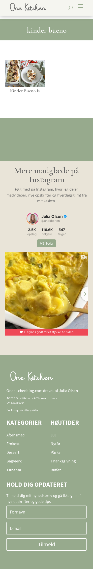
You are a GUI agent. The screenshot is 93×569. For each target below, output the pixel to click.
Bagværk (14, 460)
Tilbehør (13, 469)
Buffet (56, 469)
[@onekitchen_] (32, 219)
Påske (56, 452)
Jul (53, 434)
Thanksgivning (63, 460)
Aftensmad (15, 434)
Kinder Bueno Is (25, 90)
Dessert (13, 452)
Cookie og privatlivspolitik (22, 410)
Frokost (13, 443)
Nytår (55, 443)
